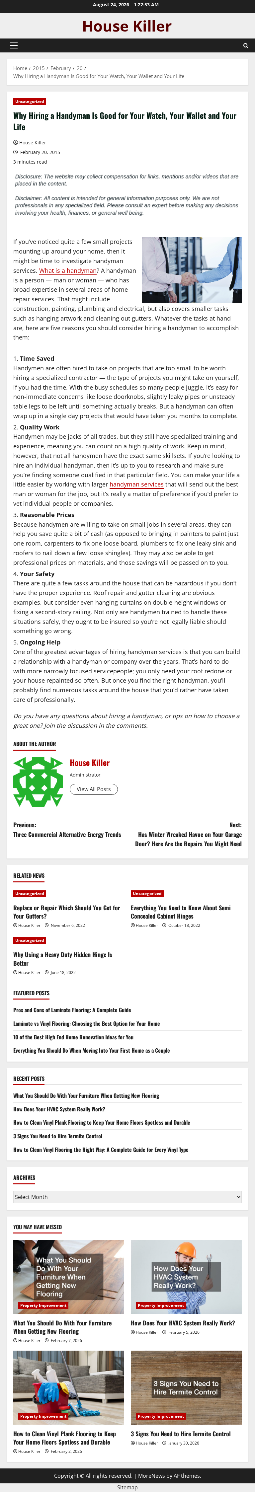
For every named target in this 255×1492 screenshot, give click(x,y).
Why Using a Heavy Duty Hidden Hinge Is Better (62, 958)
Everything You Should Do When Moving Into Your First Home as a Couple (91, 1050)
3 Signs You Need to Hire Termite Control (57, 1136)
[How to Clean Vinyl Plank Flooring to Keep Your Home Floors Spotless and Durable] (68, 1388)
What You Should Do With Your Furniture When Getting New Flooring (86, 1095)
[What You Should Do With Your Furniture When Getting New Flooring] (68, 1277)
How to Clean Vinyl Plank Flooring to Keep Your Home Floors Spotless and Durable (101, 1122)
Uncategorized (29, 101)
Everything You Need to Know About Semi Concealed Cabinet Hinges (181, 911)
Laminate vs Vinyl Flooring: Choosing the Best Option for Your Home (86, 1023)
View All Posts (94, 789)
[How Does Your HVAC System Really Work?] (186, 1277)
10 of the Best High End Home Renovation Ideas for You (73, 1037)
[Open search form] (245, 45)
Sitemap (127, 1487)
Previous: (67, 829)
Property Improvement (43, 1305)
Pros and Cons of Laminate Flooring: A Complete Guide (72, 1010)
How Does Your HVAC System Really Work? (59, 1109)
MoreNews (151, 1475)
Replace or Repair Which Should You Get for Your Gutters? (66, 911)
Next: (188, 834)
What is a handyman (68, 270)
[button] (14, 45)
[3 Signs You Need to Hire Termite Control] (186, 1388)
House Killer (32, 142)
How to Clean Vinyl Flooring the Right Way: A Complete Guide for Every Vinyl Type (101, 1150)
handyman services (137, 484)
